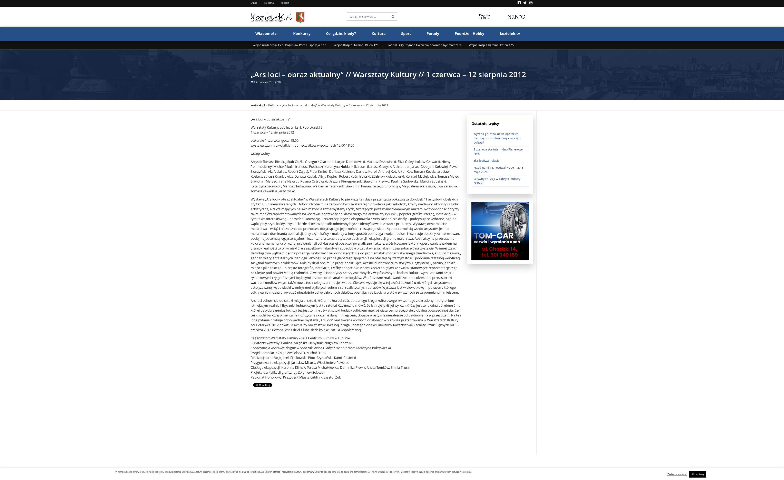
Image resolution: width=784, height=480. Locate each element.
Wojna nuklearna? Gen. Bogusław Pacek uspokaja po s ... (291, 45)
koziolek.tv (510, 33)
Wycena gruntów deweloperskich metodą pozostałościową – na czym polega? (497, 138)
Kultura (379, 33)
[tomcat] (500, 231)
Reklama (269, 2)
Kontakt (285, 2)
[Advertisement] (356, 426)
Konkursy (302, 33)
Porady (433, 33)
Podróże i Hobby (469, 33)
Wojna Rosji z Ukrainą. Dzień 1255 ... (494, 45)
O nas (254, 2)
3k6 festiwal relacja (486, 161)
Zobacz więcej (677, 474)
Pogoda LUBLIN (500, 17)
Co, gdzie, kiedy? (341, 33)
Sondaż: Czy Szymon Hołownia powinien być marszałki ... (426, 45)
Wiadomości (266, 33)
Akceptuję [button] (698, 474)
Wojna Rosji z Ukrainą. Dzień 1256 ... (358, 45)
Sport (406, 33)
